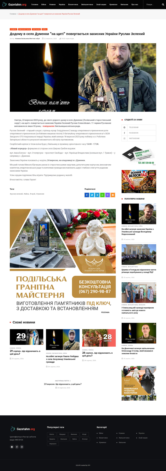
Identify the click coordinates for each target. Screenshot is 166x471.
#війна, (26, 194)
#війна (74, 439)
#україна (52, 439)
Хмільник (124, 4)
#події (84, 434)
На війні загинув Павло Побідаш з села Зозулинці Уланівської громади (62, 359)
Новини (52, 4)
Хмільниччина (87, 4)
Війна (43, 4)
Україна (62, 4)
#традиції (62, 434)
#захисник (40, 194)
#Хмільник (63, 439)
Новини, (13, 348)
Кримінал (113, 4)
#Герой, (33, 194)
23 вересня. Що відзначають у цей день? (63, 384)
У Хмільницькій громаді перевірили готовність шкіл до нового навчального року (138, 310)
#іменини (74, 434)
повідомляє (49, 126)
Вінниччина (73, 4)
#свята (51, 434)
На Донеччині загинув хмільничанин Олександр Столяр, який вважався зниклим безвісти (138, 351)
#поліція (85, 439)
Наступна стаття (62, 381)
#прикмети (52, 444)
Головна (34, 4)
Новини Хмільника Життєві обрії (27, 38)
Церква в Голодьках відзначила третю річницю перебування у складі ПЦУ (139, 271)
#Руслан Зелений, (16, 194)
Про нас (134, 4)
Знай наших (101, 4)
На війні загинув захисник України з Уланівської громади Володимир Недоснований (138, 231)
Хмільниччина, (57, 353)
